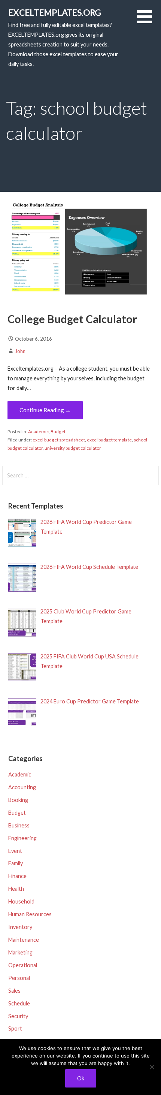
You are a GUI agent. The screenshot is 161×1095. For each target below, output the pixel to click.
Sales (14, 990)
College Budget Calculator (72, 319)
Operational (22, 965)
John (20, 351)
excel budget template (109, 440)
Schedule (19, 1003)
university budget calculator (73, 448)
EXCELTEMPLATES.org (54, 12)
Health (16, 889)
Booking (18, 800)
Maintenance (23, 939)
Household (21, 901)
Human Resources (30, 914)
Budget (58, 431)
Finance (17, 876)
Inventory (20, 927)
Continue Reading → (45, 410)
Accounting (22, 787)
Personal (19, 978)
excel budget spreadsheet (59, 440)
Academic (38, 431)
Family (15, 863)
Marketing (20, 952)
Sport (15, 1028)
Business (19, 825)
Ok (80, 1078)
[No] (151, 1067)
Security (18, 1016)
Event (15, 851)
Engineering (22, 838)
